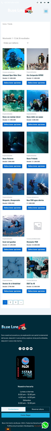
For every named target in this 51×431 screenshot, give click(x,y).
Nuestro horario (25, 386)
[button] (46, 11)
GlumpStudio (39, 426)
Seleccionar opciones (12, 83)
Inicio (4, 24)
